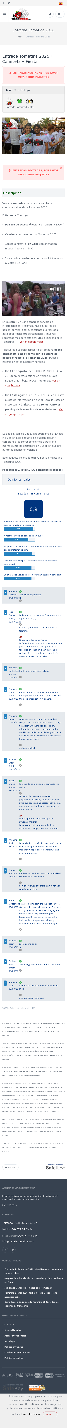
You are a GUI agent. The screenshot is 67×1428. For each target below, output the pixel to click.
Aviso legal (10, 1341)
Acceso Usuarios (13, 1330)
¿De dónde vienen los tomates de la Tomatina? (28, 1287)
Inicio (20, 36)
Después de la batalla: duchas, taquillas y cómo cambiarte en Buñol (34, 1280)
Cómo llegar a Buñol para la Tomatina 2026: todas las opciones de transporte (32, 1303)
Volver (11, 1167)
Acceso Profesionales (15, 1335)
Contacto (9, 1324)
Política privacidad (14, 1346)
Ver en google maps (31, 341)
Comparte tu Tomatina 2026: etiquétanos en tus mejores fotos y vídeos (34, 1271)
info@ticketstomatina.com (18, 1241)
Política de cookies (14, 1358)
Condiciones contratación (17, 1352)
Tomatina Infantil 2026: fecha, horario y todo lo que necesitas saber (31, 1294)
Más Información (31, 1414)
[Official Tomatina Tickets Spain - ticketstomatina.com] (20, 14)
